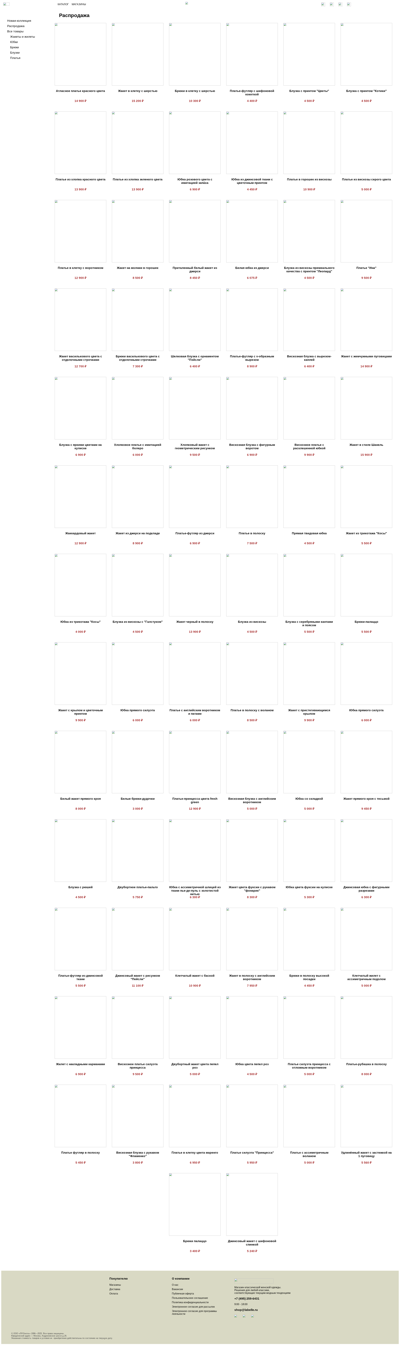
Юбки (14, 42)
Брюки (14, 47)
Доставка (114, 1289)
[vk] (247, 1319)
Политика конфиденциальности (190, 1302)
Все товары (15, 31)
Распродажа (16, 26)
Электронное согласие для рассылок (193, 1306)
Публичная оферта (183, 1293)
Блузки (15, 52)
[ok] (255, 1319)
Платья (15, 58)
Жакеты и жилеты (22, 36)
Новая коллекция (19, 20)
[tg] (238, 1319)
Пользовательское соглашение (190, 1298)
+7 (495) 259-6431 (246, 1298)
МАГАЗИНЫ (77, 4)
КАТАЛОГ (63, 4)
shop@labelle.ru (246, 1309)
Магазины (115, 1285)
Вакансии (177, 1289)
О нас (175, 1285)
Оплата (113, 1293)
